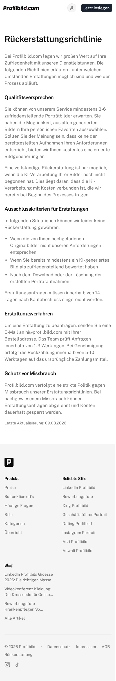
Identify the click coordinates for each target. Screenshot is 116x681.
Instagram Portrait (79, 532)
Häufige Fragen (19, 505)
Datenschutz (58, 646)
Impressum (86, 646)
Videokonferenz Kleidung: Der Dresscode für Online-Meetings (28, 592)
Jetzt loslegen (97, 8)
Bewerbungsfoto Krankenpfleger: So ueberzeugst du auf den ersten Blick (26, 606)
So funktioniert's (19, 496)
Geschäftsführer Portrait (85, 514)
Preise (10, 487)
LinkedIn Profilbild (79, 487)
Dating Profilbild (77, 523)
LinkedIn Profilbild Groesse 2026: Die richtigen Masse (29, 577)
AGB (106, 646)
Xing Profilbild (75, 505)
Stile (9, 514)
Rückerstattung (19, 654)
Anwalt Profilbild (77, 550)
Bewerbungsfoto (78, 496)
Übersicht (13, 532)
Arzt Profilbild (75, 541)
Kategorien (15, 523)
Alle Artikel (15, 618)
